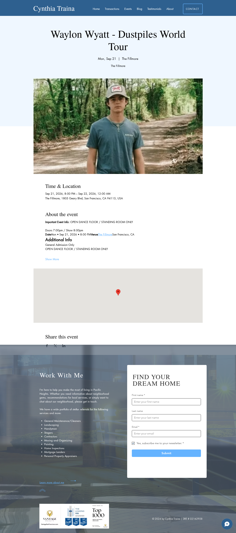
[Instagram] (141, 471)
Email (135, 426)
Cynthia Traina (54, 8)
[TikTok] (147, 471)
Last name (137, 411)
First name (138, 395)
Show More (52, 259)
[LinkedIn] (152, 471)
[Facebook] (136, 471)
